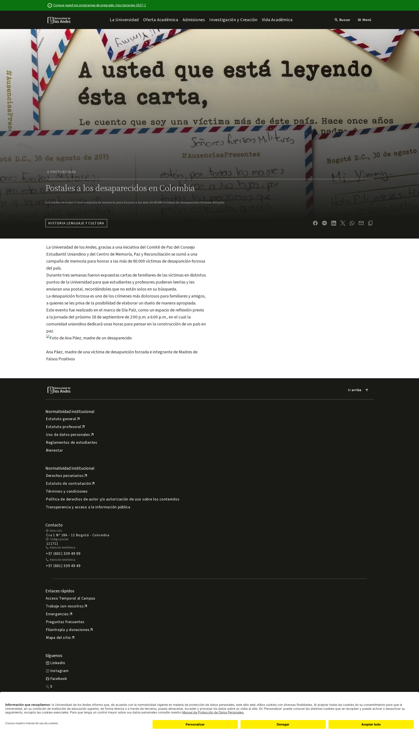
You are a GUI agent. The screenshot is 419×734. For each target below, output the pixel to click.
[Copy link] (370, 223)
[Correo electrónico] (361, 223)
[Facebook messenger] (324, 223)
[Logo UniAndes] (59, 20)
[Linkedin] (333, 223)
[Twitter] (343, 223)
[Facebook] (315, 223)
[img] (59, 20)
